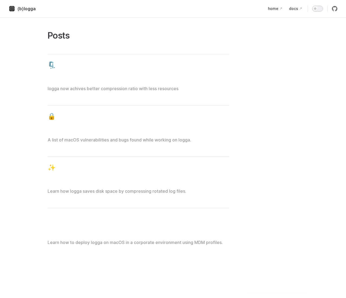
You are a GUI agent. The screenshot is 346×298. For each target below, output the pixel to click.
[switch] (317, 9)
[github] (335, 8)
